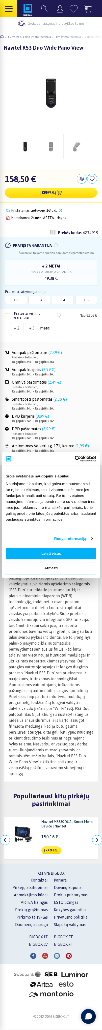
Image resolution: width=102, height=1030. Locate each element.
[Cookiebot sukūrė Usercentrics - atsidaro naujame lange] (74, 458)
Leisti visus (51, 553)
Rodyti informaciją (70, 538)
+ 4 (62, 300)
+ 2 (15, 300)
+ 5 (86, 300)
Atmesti (51, 568)
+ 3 (39, 300)
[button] (56, 245)
